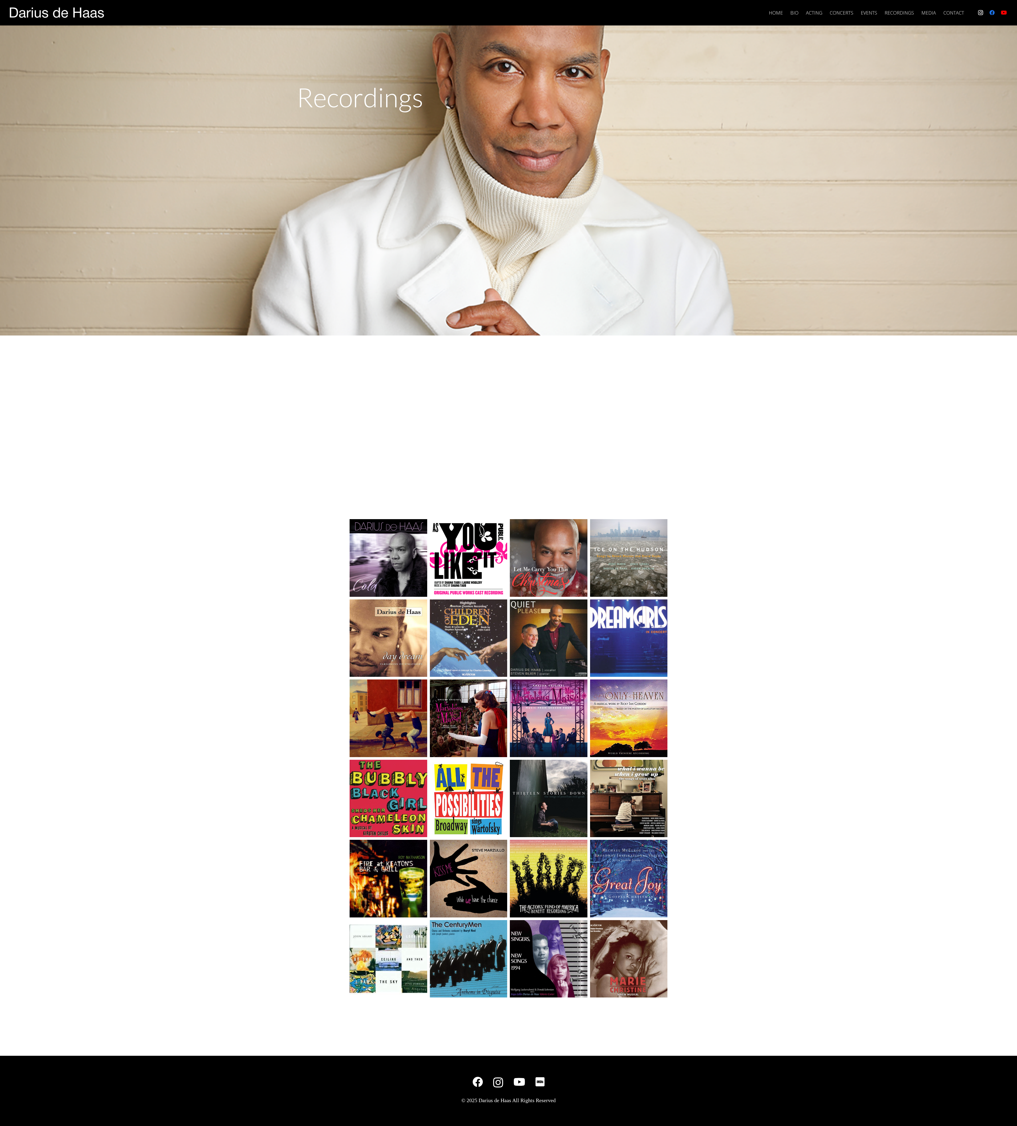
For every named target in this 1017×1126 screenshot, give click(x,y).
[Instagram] (980, 12)
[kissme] (468, 878)
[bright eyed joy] (388, 718)
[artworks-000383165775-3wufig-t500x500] (629, 558)
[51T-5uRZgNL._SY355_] (629, 718)
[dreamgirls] (629, 638)
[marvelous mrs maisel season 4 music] (548, 718)
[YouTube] (1003, 12)
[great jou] (629, 878)
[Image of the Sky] (388, 959)
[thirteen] (548, 798)
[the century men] (468, 959)
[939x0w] (629, 798)
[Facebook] (992, 12)
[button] (939, 12)
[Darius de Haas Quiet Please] (548, 638)
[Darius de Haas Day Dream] (388, 638)
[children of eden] (468, 638)
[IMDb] (540, 1082)
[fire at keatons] (388, 878)
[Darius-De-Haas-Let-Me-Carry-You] (548, 558)
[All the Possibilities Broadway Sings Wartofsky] (468, 798)
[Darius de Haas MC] (629, 959)
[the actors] (548, 878)
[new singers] (548, 959)
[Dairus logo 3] (56, 12)
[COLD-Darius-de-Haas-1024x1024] (388, 558)
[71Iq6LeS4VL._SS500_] (468, 718)
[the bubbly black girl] (388, 798)
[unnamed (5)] (468, 558)
